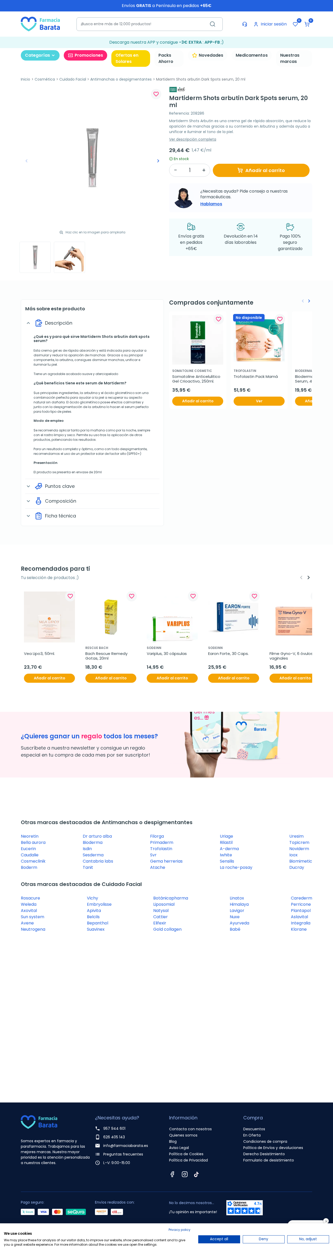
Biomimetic (300, 861)
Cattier (160, 917)
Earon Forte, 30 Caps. (228, 653)
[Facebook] (172, 1174)
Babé (235, 929)
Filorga (157, 836)
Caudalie (30, 855)
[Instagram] (185, 1174)
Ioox (293, 855)
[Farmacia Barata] (40, 24)
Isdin (87, 849)
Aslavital (299, 917)
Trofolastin (161, 849)
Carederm (301, 898)
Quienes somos (183, 1135)
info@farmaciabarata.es (125, 1145)
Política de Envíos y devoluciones (273, 1147)
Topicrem (299, 842)
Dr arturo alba (97, 836)
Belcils (93, 917)
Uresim (296, 836)
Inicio (25, 79)
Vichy (92, 898)
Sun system (32, 917)
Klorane (299, 929)
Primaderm (161, 842)
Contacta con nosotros (190, 1129)
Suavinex (96, 929)
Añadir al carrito (265, 170)
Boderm (29, 867)
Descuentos (254, 1129)
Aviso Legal (179, 1147)
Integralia (300, 923)
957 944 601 (114, 1128)
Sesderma (93, 855)
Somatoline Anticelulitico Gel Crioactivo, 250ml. (196, 379)
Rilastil (226, 842)
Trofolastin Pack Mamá (256, 376)
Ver (259, 401)
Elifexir (159, 923)
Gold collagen (167, 929)
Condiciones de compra (265, 1141)
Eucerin (28, 849)
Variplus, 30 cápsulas (167, 653)
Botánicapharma (170, 898)
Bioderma (93, 842)
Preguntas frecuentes (123, 1154)
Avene (27, 923)
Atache (157, 867)
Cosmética (45, 79)
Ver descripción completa (192, 139)
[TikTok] (196, 1174)
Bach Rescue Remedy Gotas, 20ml (107, 656)
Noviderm (299, 849)
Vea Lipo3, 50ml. (39, 653)
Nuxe (235, 917)
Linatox (237, 898)
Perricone (301, 904)
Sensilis (227, 861)
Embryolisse (99, 904)
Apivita (94, 911)
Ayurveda (239, 923)
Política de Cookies (186, 1154)
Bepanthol (97, 923)
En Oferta (252, 1135)
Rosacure (30, 898)
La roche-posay (236, 867)
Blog (173, 1141)
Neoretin (30, 836)
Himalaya (239, 904)
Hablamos (211, 204)
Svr (153, 855)
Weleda (28, 904)
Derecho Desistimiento (264, 1154)
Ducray (296, 867)
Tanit (88, 867)
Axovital (29, 911)
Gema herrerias (166, 861)
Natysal (161, 911)
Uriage (226, 836)
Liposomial (164, 904)
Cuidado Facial (72, 79)
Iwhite (226, 855)
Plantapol (301, 911)
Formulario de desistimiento (268, 1160)
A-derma (229, 849)
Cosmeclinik (33, 861)
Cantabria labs (98, 861)
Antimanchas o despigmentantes (121, 79)
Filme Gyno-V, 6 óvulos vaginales (292, 656)
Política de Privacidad (188, 1160)
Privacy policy (179, 1229)
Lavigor (237, 911)
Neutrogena (33, 929)
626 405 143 (114, 1137)
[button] (307, 24)
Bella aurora (33, 842)
